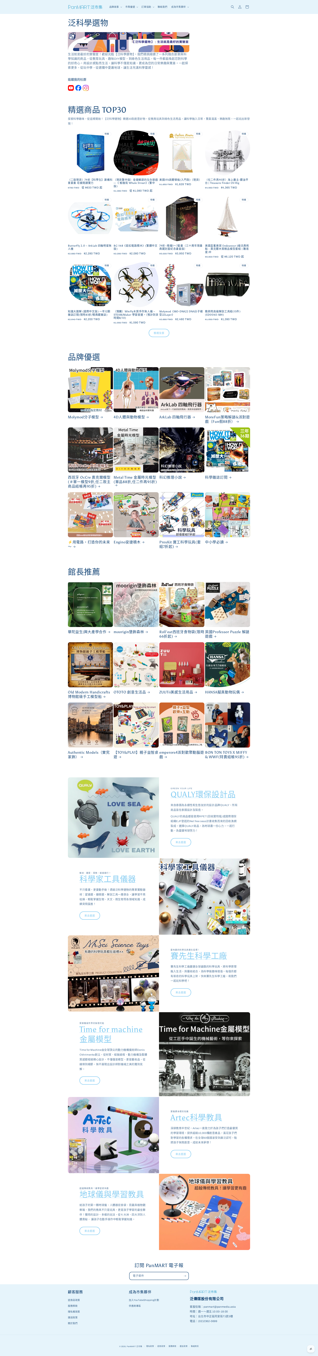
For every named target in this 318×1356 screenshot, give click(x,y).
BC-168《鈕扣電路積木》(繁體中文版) (136, 247)
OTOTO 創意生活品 (130, 692)
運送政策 (73, 1317)
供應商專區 (135, 1306)
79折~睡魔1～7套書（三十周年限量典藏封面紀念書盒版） (181, 247)
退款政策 (161, 1346)
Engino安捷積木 (127, 542)
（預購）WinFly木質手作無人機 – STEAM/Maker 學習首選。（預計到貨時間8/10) (136, 314)
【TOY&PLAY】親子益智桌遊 (136, 754)
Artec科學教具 (196, 1117)
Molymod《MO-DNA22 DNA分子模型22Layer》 (181, 313)
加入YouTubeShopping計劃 (144, 1300)
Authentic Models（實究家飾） (89, 754)
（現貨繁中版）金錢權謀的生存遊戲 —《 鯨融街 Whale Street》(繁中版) (136, 183)
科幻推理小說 (170, 477)
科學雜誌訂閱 (216, 477)
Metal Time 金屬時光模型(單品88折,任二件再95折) (135, 479)
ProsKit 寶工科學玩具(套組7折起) (180, 544)
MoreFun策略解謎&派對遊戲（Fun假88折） (227, 419)
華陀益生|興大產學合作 (87, 632)
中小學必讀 (214, 542)
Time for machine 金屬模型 (111, 1034)
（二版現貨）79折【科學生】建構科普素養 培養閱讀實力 (90, 181)
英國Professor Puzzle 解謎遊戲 (227, 634)
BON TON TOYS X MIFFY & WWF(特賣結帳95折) (226, 754)
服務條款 (73, 1306)
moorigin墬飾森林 (129, 632)
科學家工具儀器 (108, 879)
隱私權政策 (74, 1311)
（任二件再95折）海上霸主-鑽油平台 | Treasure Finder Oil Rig (226, 181)
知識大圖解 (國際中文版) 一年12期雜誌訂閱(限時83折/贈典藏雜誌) (89, 313)
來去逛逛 (181, 842)
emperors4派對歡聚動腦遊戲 (181, 754)
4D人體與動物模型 (129, 417)
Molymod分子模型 (83, 417)
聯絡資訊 (195, 1346)
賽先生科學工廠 (199, 956)
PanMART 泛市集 (134, 1346)
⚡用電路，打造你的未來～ (89, 544)
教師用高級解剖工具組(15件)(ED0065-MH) (222, 313)
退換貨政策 (74, 1300)
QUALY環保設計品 (203, 794)
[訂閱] (184, 1276)
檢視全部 (159, 333)
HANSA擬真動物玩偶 (222, 692)
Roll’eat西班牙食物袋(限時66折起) (181, 634)
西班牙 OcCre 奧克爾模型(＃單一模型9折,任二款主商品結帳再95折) (89, 482)
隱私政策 (150, 1346)
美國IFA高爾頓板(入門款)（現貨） (180, 179)
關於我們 (73, 1323)
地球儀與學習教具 (112, 1194)
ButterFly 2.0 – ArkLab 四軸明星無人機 (90, 247)
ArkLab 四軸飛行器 (175, 417)
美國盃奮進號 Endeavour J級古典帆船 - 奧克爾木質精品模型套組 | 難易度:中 (227, 249)
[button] (115, 6)
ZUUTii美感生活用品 (176, 692)
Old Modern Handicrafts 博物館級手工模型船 (89, 694)
